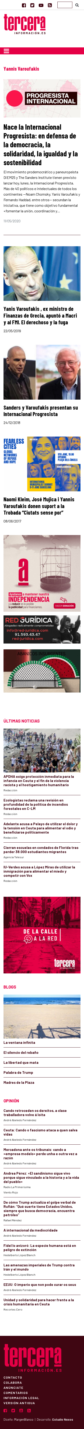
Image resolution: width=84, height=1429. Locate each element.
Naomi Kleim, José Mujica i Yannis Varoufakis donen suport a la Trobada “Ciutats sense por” (39, 506)
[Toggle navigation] (6, 50)
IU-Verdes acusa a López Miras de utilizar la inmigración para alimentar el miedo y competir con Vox (39, 871)
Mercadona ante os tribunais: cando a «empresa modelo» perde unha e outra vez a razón (40, 1153)
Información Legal (21, 1397)
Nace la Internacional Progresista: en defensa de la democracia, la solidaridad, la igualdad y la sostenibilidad (41, 144)
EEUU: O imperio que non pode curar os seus (40, 1284)
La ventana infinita (19, 1042)
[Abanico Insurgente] (42, 679)
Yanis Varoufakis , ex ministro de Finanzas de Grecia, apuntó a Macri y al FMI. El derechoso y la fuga (40, 315)
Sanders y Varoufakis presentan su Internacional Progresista (41, 410)
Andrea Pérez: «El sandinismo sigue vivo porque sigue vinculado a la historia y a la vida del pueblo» (41, 1177)
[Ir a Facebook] (24, 5)
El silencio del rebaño (21, 1052)
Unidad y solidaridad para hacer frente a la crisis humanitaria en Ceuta (39, 1302)
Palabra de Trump (18, 1072)
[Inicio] (25, 23)
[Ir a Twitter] (32, 5)
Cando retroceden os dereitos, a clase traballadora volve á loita (35, 1112)
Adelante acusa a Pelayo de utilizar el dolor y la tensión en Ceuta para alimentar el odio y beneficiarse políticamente (41, 828)
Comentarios (16, 1392)
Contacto (13, 1377)
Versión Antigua (19, 1403)
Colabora (13, 1382)
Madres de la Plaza (19, 1082)
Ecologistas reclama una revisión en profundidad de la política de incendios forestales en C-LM (36, 804)
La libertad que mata (21, 1062)
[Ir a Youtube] (41, 5)
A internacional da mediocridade (31, 1230)
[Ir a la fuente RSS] (50, 5)
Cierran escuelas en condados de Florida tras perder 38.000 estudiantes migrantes (41, 849)
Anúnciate (13, 1387)
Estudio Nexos (62, 1419)
